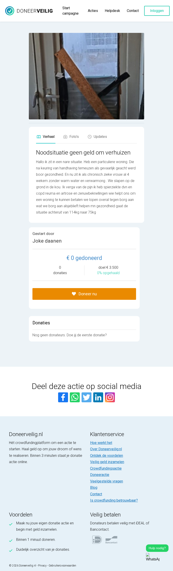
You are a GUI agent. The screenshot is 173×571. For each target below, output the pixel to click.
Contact (133, 11)
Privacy (42, 565)
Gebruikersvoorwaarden (62, 565)
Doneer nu (87, 293)
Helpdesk (112, 11)
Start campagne (70, 11)
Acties (93, 11)
